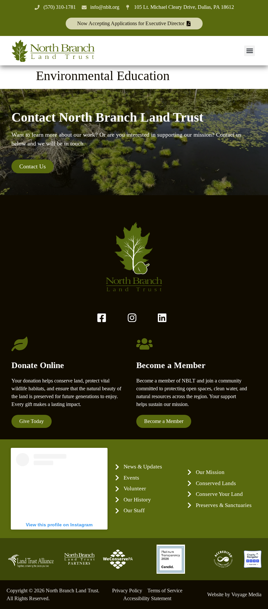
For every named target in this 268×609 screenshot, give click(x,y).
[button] (249, 50)
